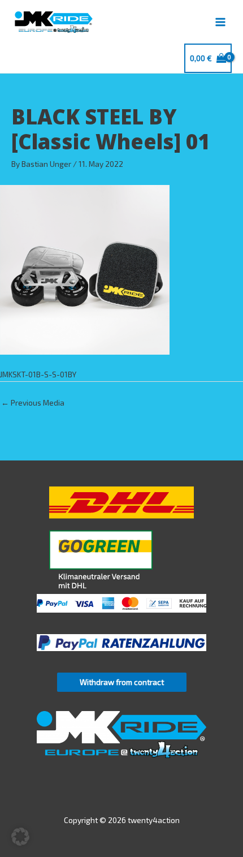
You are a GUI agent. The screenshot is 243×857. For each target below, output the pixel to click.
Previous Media (32, 402)
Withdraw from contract (122, 682)
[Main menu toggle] (221, 22)
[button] (20, 836)
